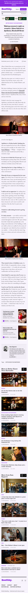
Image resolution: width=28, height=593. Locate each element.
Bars (2, 494)
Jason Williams (5, 150)
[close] (26, 3)
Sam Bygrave (14, 41)
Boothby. (7, 591)
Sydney (3, 519)
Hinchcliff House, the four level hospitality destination (13, 92)
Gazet (22, 591)
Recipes (3, 388)
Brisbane (3, 565)
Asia (2, 543)
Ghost (18, 591)
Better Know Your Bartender (14, 23)
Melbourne (4, 462)
